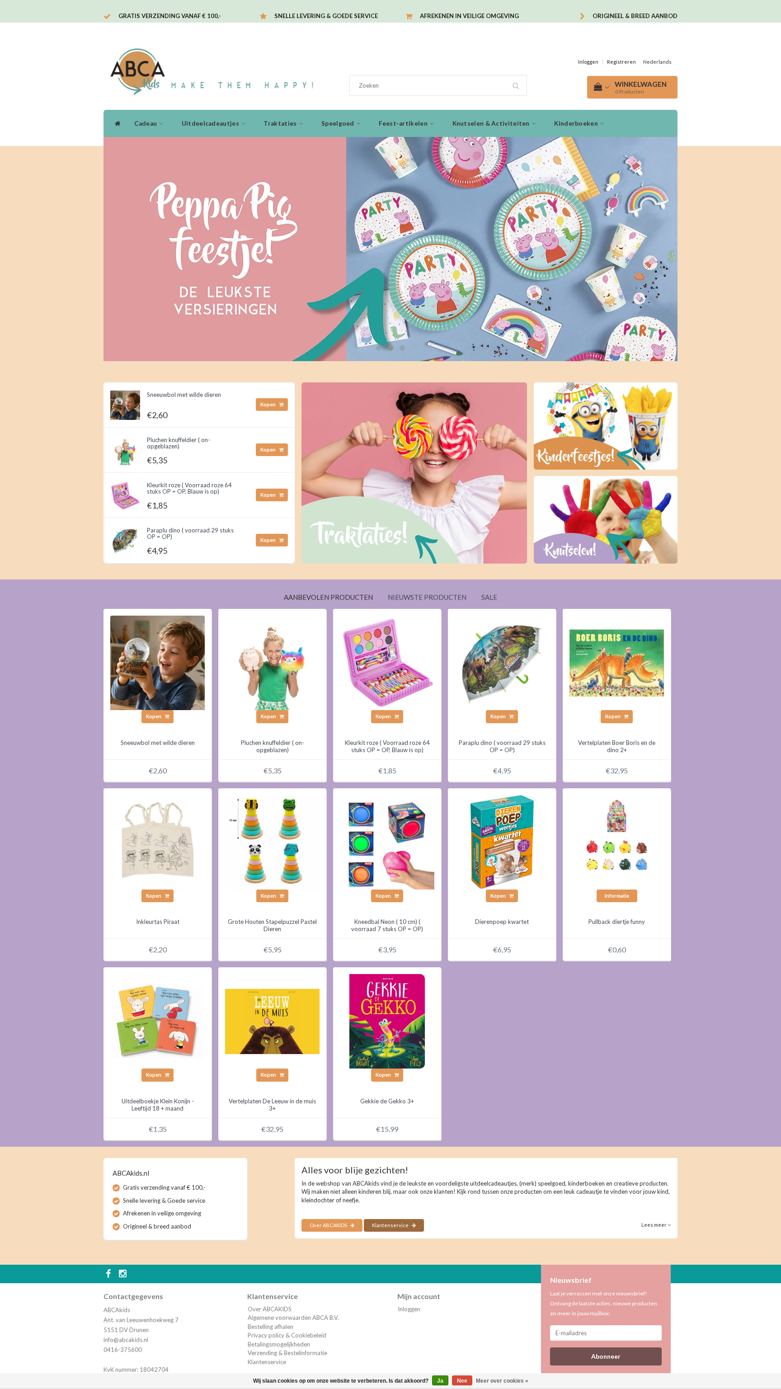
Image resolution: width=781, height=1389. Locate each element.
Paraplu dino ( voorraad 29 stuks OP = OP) (190, 533)
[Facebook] (109, 1274)
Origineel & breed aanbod (635, 15)
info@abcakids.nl (126, 1339)
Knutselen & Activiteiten (492, 123)
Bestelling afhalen (270, 1326)
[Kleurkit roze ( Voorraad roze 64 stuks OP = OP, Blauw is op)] (125, 493)
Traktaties (280, 123)
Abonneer (606, 1356)
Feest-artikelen (404, 123)
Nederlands (657, 62)
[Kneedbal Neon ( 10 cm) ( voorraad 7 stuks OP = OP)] (387, 841)
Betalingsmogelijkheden (279, 1344)
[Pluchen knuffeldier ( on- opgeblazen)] (125, 448)
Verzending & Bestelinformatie (287, 1352)
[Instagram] (124, 1274)
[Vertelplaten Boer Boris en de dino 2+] (616, 662)
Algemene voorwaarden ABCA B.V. (293, 1317)
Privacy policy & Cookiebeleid (287, 1335)
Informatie (617, 896)
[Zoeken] (519, 82)
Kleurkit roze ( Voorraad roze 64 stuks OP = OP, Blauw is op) (189, 488)
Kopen (268, 404)
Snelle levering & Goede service (326, 15)
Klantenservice (390, 1225)
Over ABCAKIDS (329, 1225)
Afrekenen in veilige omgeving (469, 15)
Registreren (621, 62)
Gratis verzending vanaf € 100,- (169, 15)
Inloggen (588, 62)
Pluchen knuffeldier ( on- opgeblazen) (178, 443)
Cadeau (146, 123)
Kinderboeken (576, 123)
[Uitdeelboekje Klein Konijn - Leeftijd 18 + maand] (157, 1020)
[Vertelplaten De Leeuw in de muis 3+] (272, 1020)
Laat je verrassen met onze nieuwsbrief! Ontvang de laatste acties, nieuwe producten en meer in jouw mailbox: (603, 1303)
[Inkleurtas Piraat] (157, 841)
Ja (440, 1381)
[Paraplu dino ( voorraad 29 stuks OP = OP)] (125, 538)
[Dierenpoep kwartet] (502, 841)
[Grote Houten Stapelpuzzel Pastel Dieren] (272, 841)
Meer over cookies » (502, 1381)
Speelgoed (338, 123)
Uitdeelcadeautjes (211, 123)
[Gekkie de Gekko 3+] (387, 1020)
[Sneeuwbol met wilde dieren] (125, 402)
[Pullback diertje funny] (616, 841)
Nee (462, 1381)
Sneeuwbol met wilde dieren (184, 394)
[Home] (115, 123)
